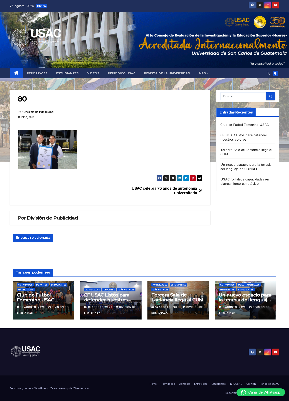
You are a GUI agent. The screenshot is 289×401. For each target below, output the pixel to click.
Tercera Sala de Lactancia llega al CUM (177, 297)
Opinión (251, 383)
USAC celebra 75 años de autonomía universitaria (164, 190)
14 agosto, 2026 (167, 307)
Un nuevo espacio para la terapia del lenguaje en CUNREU (245, 300)
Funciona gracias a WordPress (29, 388)
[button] (268, 73)
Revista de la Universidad (167, 73)
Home (153, 383)
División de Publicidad (38, 112)
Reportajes (37, 73)
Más (203, 73)
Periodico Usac (121, 73)
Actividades (25, 285)
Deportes (41, 285)
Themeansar (81, 388)
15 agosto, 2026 (100, 307)
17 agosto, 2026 (33, 307)
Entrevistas (227, 289)
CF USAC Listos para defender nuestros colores (107, 300)
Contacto (184, 383)
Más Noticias (26, 289)
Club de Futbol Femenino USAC (244, 125)
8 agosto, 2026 (235, 307)
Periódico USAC (269, 383)
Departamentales (249, 285)
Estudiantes (67, 73)
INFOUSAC (236, 383)
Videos (93, 73)
